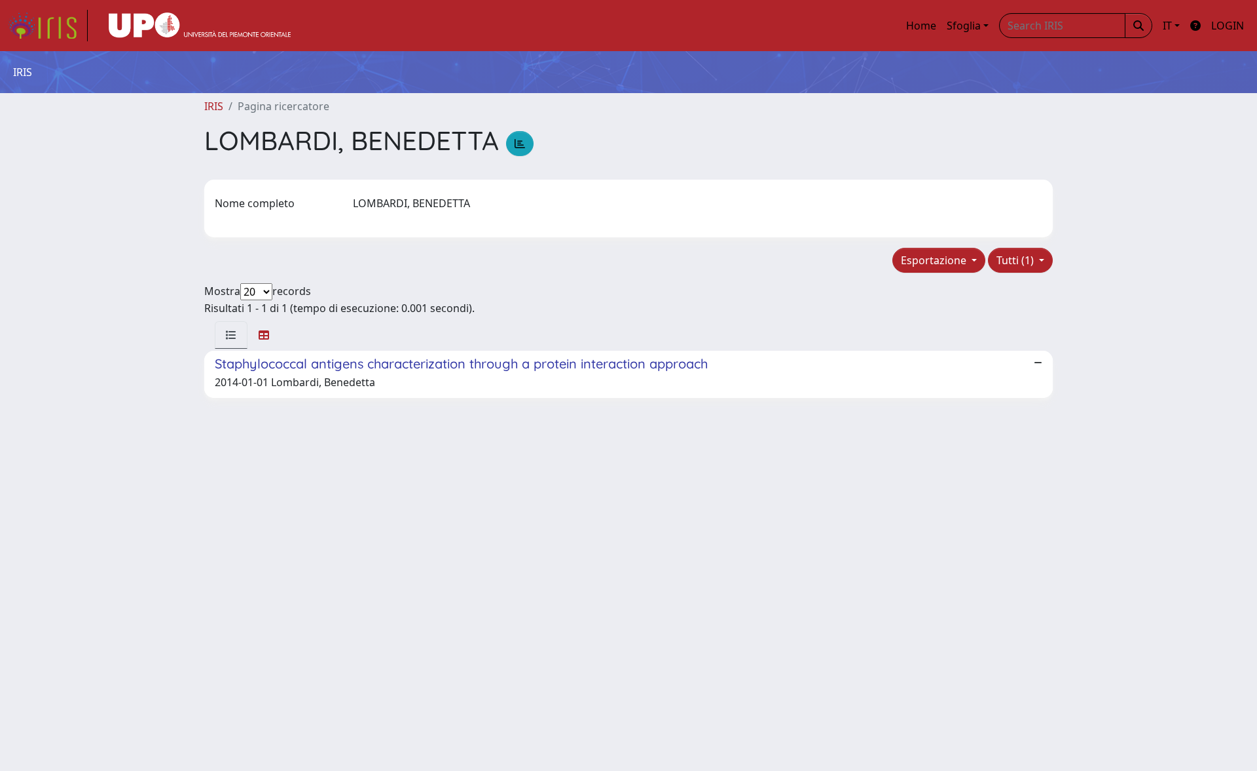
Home (921, 25)
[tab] (231, 335)
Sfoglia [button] (964, 25)
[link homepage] (48, 25)
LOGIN (1227, 25)
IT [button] (1167, 25)
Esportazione (935, 260)
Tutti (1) (1016, 260)
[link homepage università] (199, 25)
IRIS (213, 106)
